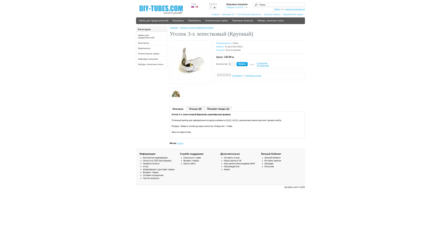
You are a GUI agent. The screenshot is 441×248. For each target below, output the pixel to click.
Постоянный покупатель (249, 14)
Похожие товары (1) (218, 109)
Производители (231, 166)
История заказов (272, 160)
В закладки (262, 63)
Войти (277, 9)
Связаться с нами (192, 158)
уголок (180, 143)
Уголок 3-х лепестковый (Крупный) (197, 28)
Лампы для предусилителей (153, 20)
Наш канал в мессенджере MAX (239, 163)
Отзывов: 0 (237, 75)
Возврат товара (150, 172)
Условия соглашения (153, 175)
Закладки (268, 163)
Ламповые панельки (242, 20)
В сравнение (263, 65)
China (235, 43)
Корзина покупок (272, 14)
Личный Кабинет (272, 158)
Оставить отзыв (231, 158)
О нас (145, 166)
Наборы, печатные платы (270, 20)
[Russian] (192, 7)
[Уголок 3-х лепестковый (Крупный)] (191, 81)
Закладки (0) (228, 14)
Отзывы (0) (195, 109)
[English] (196, 7)
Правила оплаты (151, 163)
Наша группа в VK (233, 160)
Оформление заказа (293, 14)
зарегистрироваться (295, 9)
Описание (177, 109)
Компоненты (194, 20)
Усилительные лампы (216, 20)
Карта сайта (189, 163)
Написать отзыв (253, 75)
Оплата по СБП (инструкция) (157, 160)
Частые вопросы (151, 178)
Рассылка (269, 166)
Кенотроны (178, 20)
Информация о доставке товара (159, 169)
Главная (215, 14)
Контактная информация (155, 158)
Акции (227, 169)
